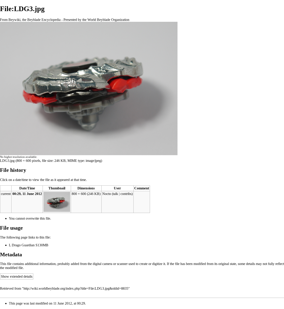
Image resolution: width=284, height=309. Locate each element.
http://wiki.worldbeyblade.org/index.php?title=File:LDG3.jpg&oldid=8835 (76, 288)
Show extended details (16, 276)
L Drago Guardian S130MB (28, 245)
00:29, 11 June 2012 (27, 194)
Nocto (106, 194)
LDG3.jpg (7, 161)
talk (115, 194)
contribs (126, 194)
